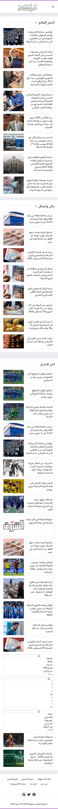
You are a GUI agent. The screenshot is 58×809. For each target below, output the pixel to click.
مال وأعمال (46, 206)
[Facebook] (34, 794)
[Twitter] (29, 794)
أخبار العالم (47, 22)
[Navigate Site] (53, 7)
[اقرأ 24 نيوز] (26, 7)
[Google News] (24, 794)
